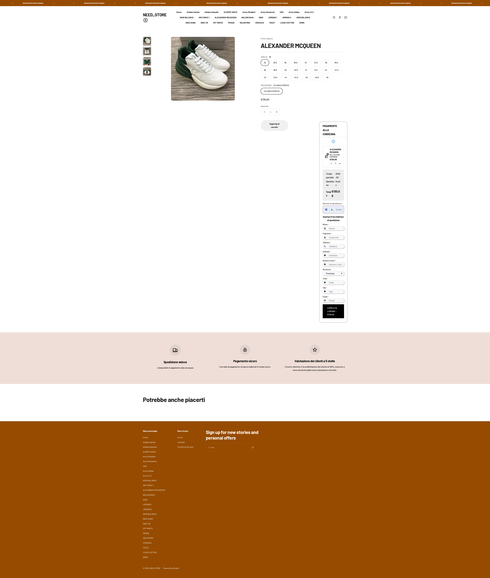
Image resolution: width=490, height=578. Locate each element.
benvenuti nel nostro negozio (25, 3)
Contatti (181, 442)
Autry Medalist (248, 12)
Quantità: (265, 106)
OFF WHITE (218, 23)
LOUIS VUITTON (287, 23)
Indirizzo (327, 251)
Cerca (180, 437)
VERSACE (259, 23)
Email (325, 297)
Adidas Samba (193, 12)
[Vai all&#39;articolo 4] (147, 71)
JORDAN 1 (272, 17)
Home (179, 12)
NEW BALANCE (187, 17)
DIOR (261, 17)
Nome (326, 224)
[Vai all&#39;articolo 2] (147, 51)
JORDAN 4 (286, 17)
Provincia (327, 269)
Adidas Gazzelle (212, 12)
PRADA (231, 23)
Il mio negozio (267, 38)
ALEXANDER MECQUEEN (225, 17)
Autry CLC (309, 12)
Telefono (327, 242)
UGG (282, 12)
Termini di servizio (185, 447)
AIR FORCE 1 (204, 17)
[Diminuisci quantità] (264, 112)
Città (325, 279)
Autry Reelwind (268, 12)
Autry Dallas (294, 12)
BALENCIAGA (248, 17)
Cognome (327, 233)
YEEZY (272, 23)
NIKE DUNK (191, 23)
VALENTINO (245, 23)
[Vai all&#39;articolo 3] (147, 61)
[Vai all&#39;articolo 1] (147, 41)
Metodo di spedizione (332, 203)
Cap (325, 288)
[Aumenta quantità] (276, 112)
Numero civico (329, 260)
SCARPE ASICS (230, 12)
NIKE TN (204, 23)
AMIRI (301, 23)
